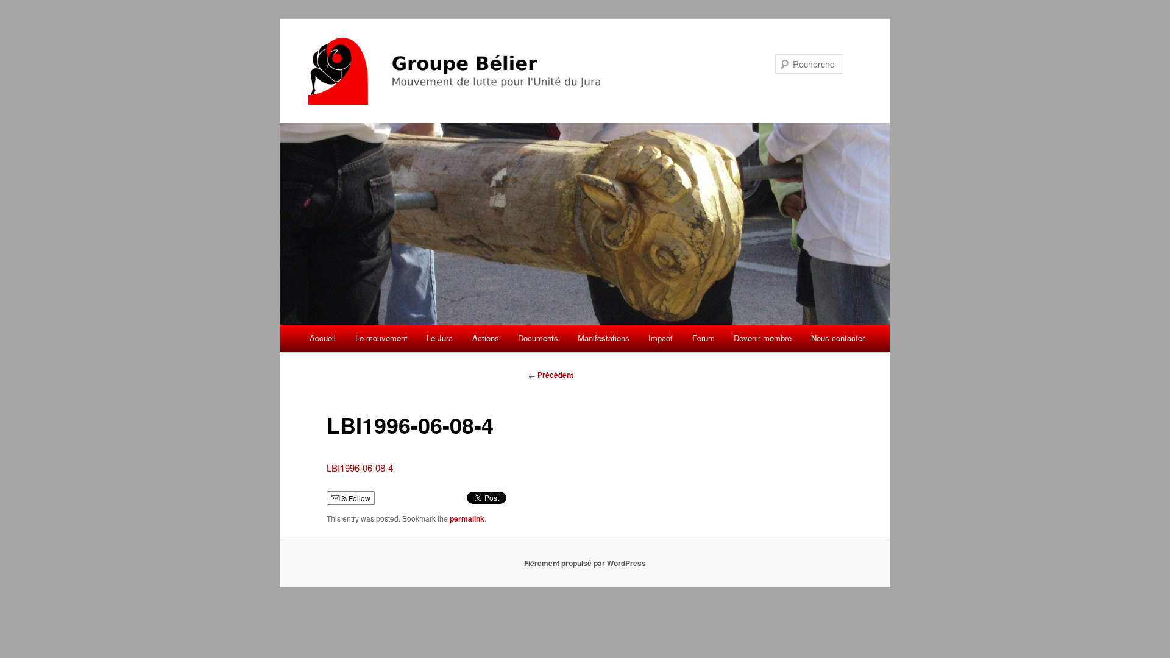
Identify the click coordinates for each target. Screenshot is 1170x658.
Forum (703, 338)
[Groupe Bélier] (502, 71)
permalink (467, 518)
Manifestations (603, 338)
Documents (538, 338)
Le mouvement (381, 338)
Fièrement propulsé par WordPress (585, 562)
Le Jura (440, 338)
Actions (485, 338)
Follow (358, 498)
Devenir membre (763, 338)
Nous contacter (838, 338)
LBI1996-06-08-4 (360, 467)
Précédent (550, 374)
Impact (660, 338)
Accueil (323, 338)
